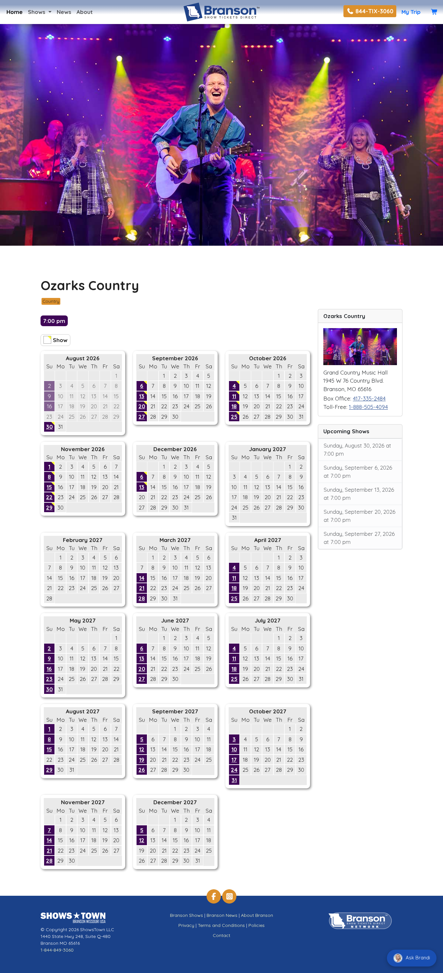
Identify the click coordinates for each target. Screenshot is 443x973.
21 (141, 588)
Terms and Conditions (221, 925)
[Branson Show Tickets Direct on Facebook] (214, 896)
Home (14, 11)
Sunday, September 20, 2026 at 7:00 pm (359, 515)
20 (141, 406)
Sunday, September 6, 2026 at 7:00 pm (358, 471)
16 (49, 668)
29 (49, 507)
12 (141, 749)
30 (49, 426)
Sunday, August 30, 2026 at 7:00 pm (357, 449)
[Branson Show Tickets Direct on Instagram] (229, 896)
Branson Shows (186, 915)
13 (141, 396)
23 (49, 678)
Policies (256, 925)
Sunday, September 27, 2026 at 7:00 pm (359, 538)
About (85, 11)
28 (141, 598)
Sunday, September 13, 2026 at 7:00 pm (359, 493)
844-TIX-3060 (373, 11)
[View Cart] (434, 12)
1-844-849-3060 (57, 950)
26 (141, 769)
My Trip (411, 11)
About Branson (257, 915)
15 (49, 487)
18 (234, 406)
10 (234, 749)
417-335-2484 (369, 398)
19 (141, 759)
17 (234, 759)
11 (234, 396)
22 (49, 497)
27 (141, 416)
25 (234, 416)
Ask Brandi (417, 958)
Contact (221, 935)
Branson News (222, 915)
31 (234, 780)
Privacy (186, 925)
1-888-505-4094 (368, 406)
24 (234, 769)
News (64, 11)
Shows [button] (37, 11)
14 (141, 577)
